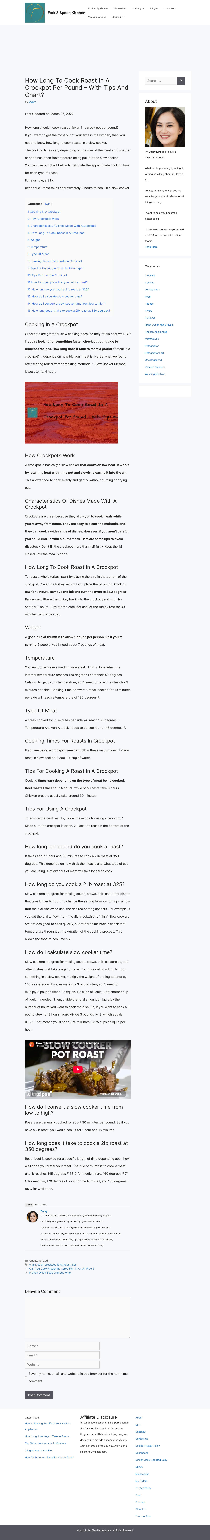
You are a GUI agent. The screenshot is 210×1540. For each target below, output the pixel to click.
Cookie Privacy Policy (147, 1445)
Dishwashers (120, 8)
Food (148, 296)
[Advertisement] (105, 47)
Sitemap (140, 1502)
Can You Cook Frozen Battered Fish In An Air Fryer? (61, 1268)
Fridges (154, 8)
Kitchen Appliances (98, 8)
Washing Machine (97, 17)
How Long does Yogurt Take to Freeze (47, 1436)
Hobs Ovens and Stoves (159, 324)
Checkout (140, 1431)
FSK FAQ (150, 317)
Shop (138, 1495)
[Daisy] (32, 1221)
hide (47, 203)
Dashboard (141, 1452)
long (60, 1264)
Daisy (43, 1211)
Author (29, 1205)
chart (32, 1264)
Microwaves (170, 8)
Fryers (148, 310)
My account (142, 1474)
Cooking (136, 8)
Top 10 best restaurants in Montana (45, 1443)
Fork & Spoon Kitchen (66, 13)
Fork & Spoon (104, 1530)
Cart (137, 1424)
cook (40, 1264)
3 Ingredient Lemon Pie (38, 1450)
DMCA (139, 1466)
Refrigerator (152, 346)
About (138, 1417)
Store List (140, 1509)
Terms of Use (143, 1516)
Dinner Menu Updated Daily (151, 1459)
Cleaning (116, 17)
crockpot (50, 1264)
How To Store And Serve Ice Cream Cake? (49, 1457)
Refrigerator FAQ (154, 353)
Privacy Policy (143, 1488)
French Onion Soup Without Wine (50, 1272)
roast (67, 1264)
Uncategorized (153, 360)
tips (74, 1264)
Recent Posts (41, 1205)
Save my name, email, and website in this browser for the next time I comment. (78, 1377)
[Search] (181, 81)
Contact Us (141, 1438)
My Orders (141, 1481)
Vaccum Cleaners (155, 367)
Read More (151, 246)
